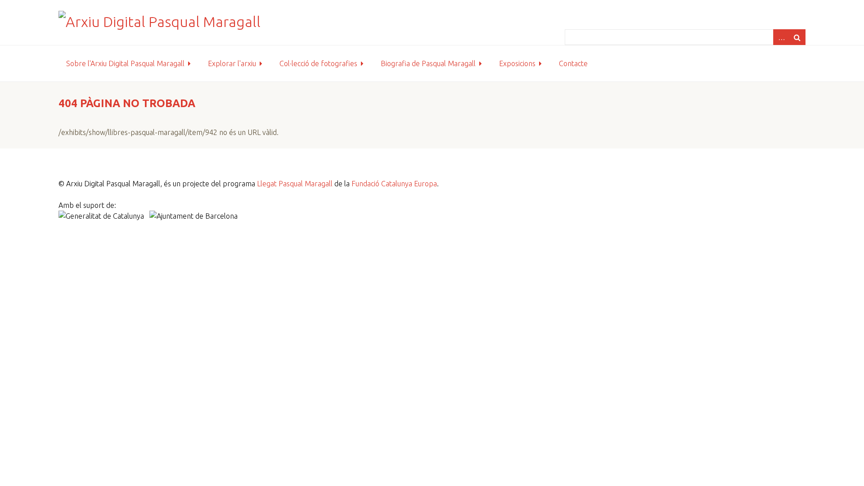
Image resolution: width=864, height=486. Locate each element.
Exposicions (517, 63)
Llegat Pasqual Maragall (295, 184)
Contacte (573, 63)
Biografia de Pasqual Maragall (428, 63)
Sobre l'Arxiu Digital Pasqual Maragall (125, 63)
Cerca (797, 37)
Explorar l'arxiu (232, 63)
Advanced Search (781, 37)
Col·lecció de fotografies (318, 63)
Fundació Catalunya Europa (394, 184)
